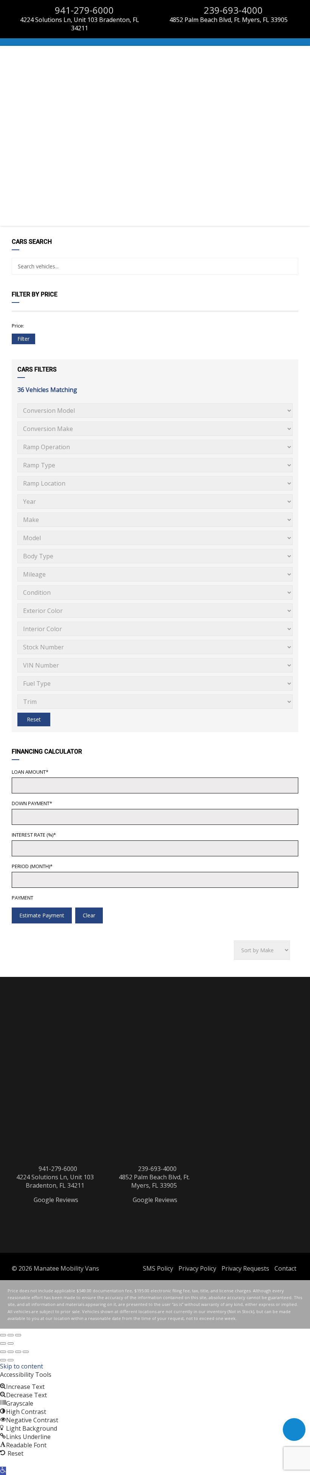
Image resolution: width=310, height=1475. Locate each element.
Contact (285, 1268)
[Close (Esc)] (3, 1335)
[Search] (289, 266)
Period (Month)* (32, 866)
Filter (23, 338)
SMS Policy (158, 1268)
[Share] (18, 1352)
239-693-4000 (232, 10)
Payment (22, 897)
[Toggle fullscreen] (11, 1335)
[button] (3, 1471)
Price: (18, 325)
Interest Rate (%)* (34, 834)
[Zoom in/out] (18, 1335)
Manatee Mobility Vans (66, 1268)
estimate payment (41, 915)
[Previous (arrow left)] (3, 1343)
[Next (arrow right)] (11, 1343)
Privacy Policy (197, 1268)
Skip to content (21, 1366)
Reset (34, 719)
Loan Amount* (30, 771)
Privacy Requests (245, 1268)
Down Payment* (32, 803)
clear (89, 915)
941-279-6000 (83, 10)
